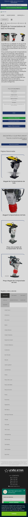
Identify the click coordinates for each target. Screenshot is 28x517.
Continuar (14, 513)
